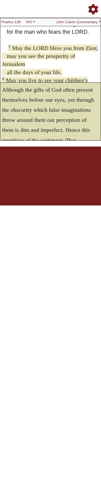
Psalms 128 (11, 22)
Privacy (77, 164)
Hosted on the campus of (24, 190)
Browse (33, 164)
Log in (10, 164)
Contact (88, 164)
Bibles (43, 164)
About (52, 164)
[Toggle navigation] (91, 7)
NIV (29, 22)
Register (21, 164)
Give (50, 167)
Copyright (64, 164)
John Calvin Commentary (77, 22)
